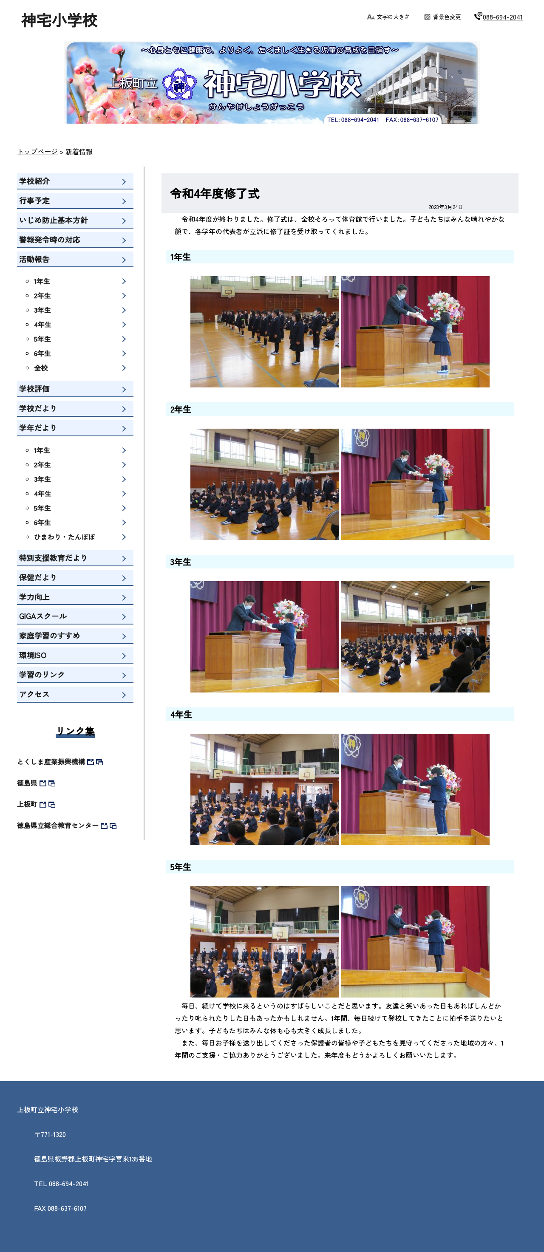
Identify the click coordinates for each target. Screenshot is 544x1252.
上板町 (27, 804)
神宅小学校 (59, 19)
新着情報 (79, 151)
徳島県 (27, 782)
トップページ (37, 151)
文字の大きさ (393, 17)
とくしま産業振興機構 (51, 761)
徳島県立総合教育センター (58, 825)
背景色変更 (447, 17)
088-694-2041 (503, 16)
